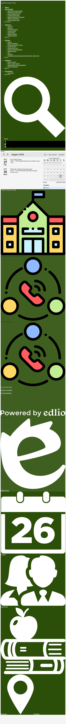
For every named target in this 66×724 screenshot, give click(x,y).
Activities (10, 54)
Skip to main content (6, 1)
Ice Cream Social (15, 159)
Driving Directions (13, 29)
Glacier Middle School (14, 14)
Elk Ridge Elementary (14, 15)
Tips (9, 52)
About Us (10, 26)
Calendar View (60, 182)
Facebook (5, 142)
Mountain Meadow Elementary (16, 17)
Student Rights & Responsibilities (17, 65)
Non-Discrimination (6, 393)
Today (45, 182)
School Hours (11, 32)
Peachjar (5, 146)
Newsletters (11, 73)
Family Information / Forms (15, 45)
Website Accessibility (6, 390)
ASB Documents (12, 35)
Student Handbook (13, 66)
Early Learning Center (14, 20)
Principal (10, 28)
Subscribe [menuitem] (61, 154)
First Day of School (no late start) (21, 169)
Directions (36, 714)
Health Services (12, 46)
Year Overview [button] (53, 154)
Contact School (12, 31)
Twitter (5, 144)
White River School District (15, 11)
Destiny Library (12, 62)
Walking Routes (12, 51)
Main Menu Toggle (6, 4)
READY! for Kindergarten (15, 49)
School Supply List (13, 48)
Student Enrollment (13, 43)
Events (47, 187)
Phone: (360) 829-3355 (7, 321)
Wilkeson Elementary (13, 18)
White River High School (14, 12)
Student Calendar (12, 34)
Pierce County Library (14, 63)
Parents (10, 42)
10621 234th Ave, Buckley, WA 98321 (11, 256)
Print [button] (45, 154)
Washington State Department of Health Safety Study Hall (23, 56)
